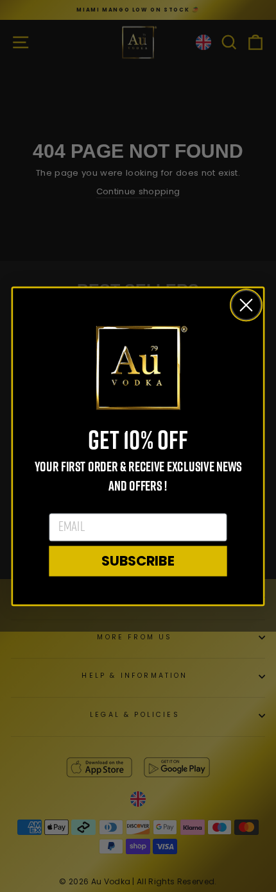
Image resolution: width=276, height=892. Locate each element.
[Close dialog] (246, 304)
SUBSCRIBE (138, 560)
